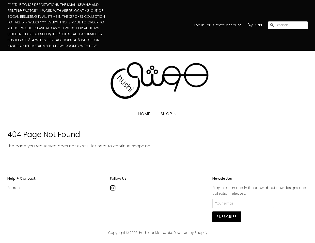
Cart (258, 25)
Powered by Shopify (190, 232)
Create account (227, 25)
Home (144, 114)
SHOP (167, 114)
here (102, 146)
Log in (199, 25)
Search (13, 188)
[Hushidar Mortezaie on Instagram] (112, 189)
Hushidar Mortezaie (155, 232)
